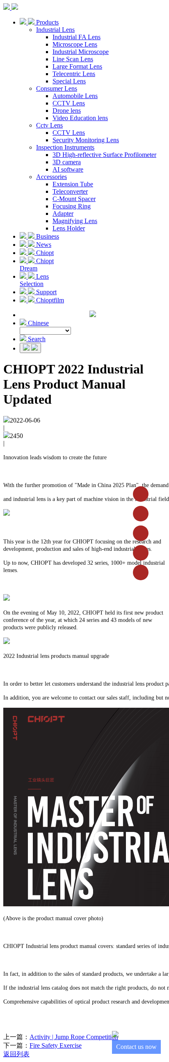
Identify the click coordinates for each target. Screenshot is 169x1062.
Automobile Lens (75, 95)
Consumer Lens (56, 88)
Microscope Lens (75, 44)
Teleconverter (70, 191)
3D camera (67, 162)
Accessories (51, 176)
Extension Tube (73, 184)
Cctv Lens (49, 125)
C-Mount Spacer (74, 198)
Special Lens (69, 81)
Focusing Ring (72, 206)
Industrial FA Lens (76, 37)
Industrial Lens (55, 29)
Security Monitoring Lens (86, 139)
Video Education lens (80, 117)
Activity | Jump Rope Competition (74, 1036)
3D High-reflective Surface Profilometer (104, 154)
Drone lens (67, 110)
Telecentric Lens (74, 73)
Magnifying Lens (75, 220)
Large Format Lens (77, 66)
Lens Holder (69, 228)
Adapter (63, 213)
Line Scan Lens (73, 59)
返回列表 (16, 1054)
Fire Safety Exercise (56, 1045)
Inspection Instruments (65, 147)
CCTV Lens (69, 103)
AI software (68, 169)
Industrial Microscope (81, 51)
